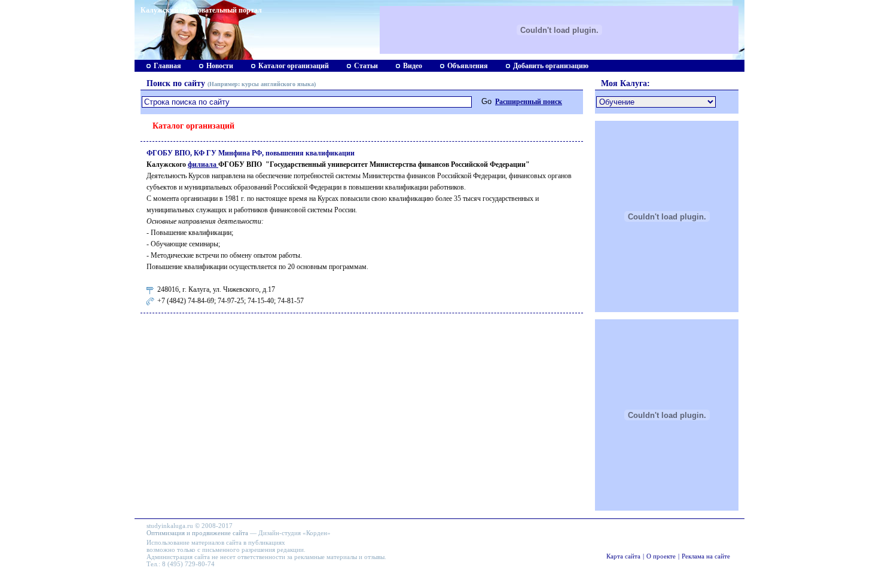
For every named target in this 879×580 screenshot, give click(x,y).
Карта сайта (623, 556)
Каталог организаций (293, 66)
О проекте (661, 556)
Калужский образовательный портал (201, 10)
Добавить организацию (550, 66)
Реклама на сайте (706, 556)
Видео (412, 66)
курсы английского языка (278, 84)
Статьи (366, 66)
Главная (167, 66)
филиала (203, 164)
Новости (219, 66)
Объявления (467, 66)
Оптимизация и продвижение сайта (197, 532)
